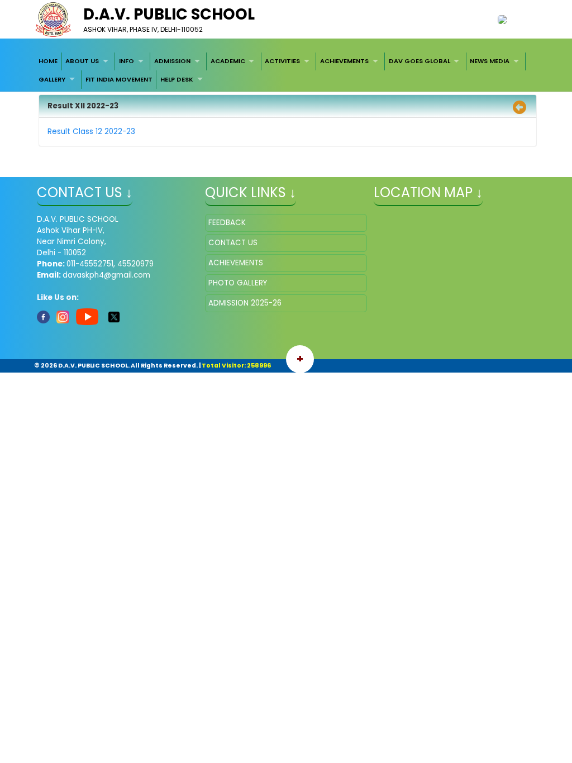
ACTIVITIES (282, 60)
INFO (126, 60)
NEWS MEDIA (489, 60)
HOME (48, 60)
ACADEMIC (228, 60)
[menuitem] (48, 61)
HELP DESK (176, 79)
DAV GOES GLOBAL (419, 60)
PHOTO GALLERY (237, 283)
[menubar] (286, 71)
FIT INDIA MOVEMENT (118, 79)
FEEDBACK (227, 222)
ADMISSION (172, 60)
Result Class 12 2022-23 (91, 131)
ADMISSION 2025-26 (245, 303)
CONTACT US (233, 242)
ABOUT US (82, 60)
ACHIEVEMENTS (344, 60)
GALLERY (52, 79)
